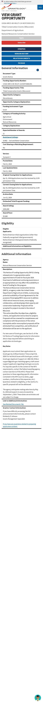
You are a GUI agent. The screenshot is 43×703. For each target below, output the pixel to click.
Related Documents (21, 58)
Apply (21, 38)
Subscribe (21, 42)
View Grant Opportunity (13, 16)
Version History (21, 54)
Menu (40, 7)
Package (21, 63)
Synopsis (21, 49)
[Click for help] (37, 70)
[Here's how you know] (21, 2)
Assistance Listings (10, 137)
